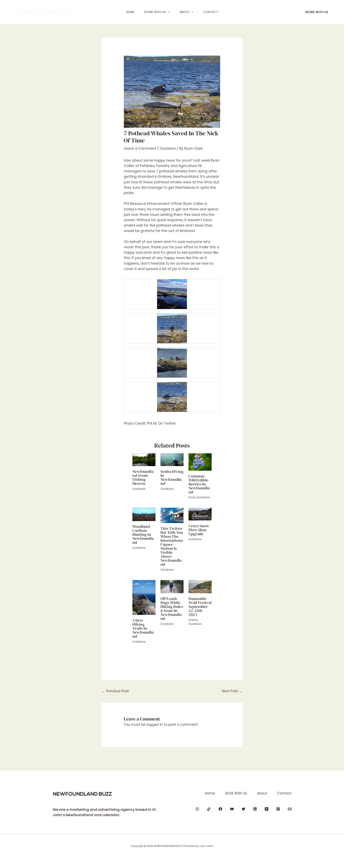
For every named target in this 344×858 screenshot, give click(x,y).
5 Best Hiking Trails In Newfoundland (142, 628)
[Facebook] (220, 809)
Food (192, 497)
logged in (155, 724)
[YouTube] (232, 809)
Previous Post (115, 691)
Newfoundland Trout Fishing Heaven (142, 477)
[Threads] (266, 809)
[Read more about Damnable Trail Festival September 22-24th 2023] (200, 586)
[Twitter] (243, 809)
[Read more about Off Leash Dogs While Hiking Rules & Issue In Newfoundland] (172, 586)
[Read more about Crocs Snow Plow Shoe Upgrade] (200, 513)
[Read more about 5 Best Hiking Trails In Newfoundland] (143, 597)
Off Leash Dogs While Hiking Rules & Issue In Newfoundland (171, 608)
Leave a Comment (140, 148)
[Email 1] (289, 809)
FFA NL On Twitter (161, 423)
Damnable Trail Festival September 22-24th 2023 (200, 606)
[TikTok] (209, 809)
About (185, 12)
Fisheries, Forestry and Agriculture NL (171, 165)
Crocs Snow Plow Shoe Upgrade (199, 530)
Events (193, 620)
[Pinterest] (278, 809)
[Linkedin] (255, 809)
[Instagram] (197, 809)
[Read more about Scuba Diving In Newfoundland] (172, 459)
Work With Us (155, 12)
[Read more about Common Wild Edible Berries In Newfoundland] (200, 461)
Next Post (232, 691)
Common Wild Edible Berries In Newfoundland (199, 484)
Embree (164, 176)
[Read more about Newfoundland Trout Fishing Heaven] (143, 459)
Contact (210, 12)
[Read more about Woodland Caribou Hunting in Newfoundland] (143, 514)
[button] (168, 12)
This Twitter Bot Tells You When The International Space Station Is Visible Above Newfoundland (171, 546)
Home (130, 12)
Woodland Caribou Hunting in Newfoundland (142, 534)
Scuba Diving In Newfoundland (172, 477)
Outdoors (168, 148)
